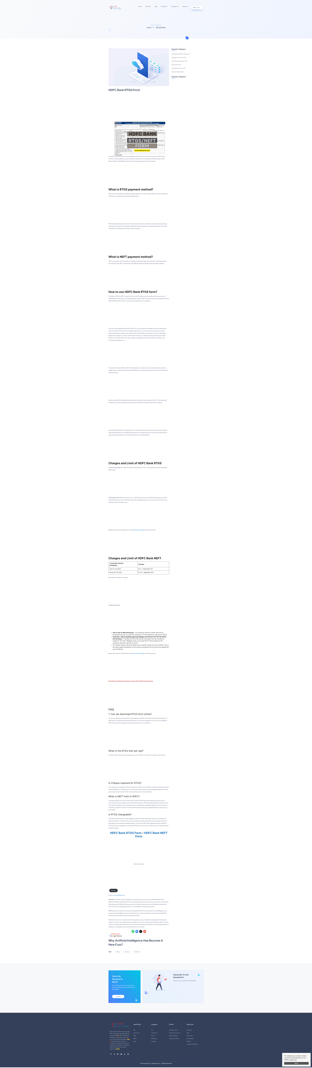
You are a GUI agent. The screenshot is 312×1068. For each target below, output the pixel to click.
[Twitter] (118, 1054)
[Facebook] (136, 931)
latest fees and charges (137, 530)
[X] (140, 931)
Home (140, 6)
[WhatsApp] (132, 931)
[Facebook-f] (111, 1054)
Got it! (296, 1063)
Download (113, 890)
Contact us (164, 6)
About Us (148, 6)
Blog (155, 6)
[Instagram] (114, 1054)
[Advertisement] (138, 109)
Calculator (174, 6)
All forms (185, 6)
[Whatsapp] (124, 1054)
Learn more (293, 1060)
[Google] (144, 931)
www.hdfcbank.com (119, 895)
